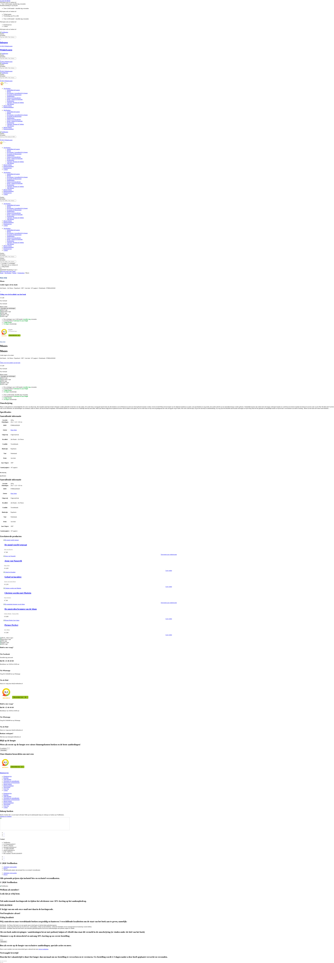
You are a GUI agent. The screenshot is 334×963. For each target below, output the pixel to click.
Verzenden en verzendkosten (11, 781)
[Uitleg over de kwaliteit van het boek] (0, 291)
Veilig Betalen (7, 779)
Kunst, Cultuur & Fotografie (15, 99)
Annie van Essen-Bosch (10, 581)
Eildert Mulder (7, 613)
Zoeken (2, 34)
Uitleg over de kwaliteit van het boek (13, 294)
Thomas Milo (15, 613)
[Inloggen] (0, 39)
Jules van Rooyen (8, 549)
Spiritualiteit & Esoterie (13, 90)
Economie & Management (14, 95)
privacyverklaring (43, 949)
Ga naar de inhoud (5, 0)
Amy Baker (7, 629)
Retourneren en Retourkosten (11, 782)
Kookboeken (10, 101)
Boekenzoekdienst (8, 107)
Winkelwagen (6, 50)
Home (1, 273)
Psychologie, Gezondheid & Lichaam (17, 93)
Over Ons (6, 789)
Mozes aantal (3, 306)
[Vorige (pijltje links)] (0, 962)
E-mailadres (3, 748)
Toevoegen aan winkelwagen (8, 308)
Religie (9, 91)
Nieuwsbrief (6, 787)
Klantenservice (7, 168)
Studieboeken (10, 96)
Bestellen (6, 778)
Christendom (20, 273)
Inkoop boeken (7, 105)
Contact (5, 169)
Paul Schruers (7, 597)
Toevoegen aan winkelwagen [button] (169, 554)
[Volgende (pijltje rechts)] (2, 962)
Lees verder (169, 570)
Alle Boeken (6, 88)
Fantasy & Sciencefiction (14, 98)
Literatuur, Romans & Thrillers (15, 102)
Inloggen (4, 42)
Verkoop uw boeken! (6, 816)
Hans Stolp (3, 278)
